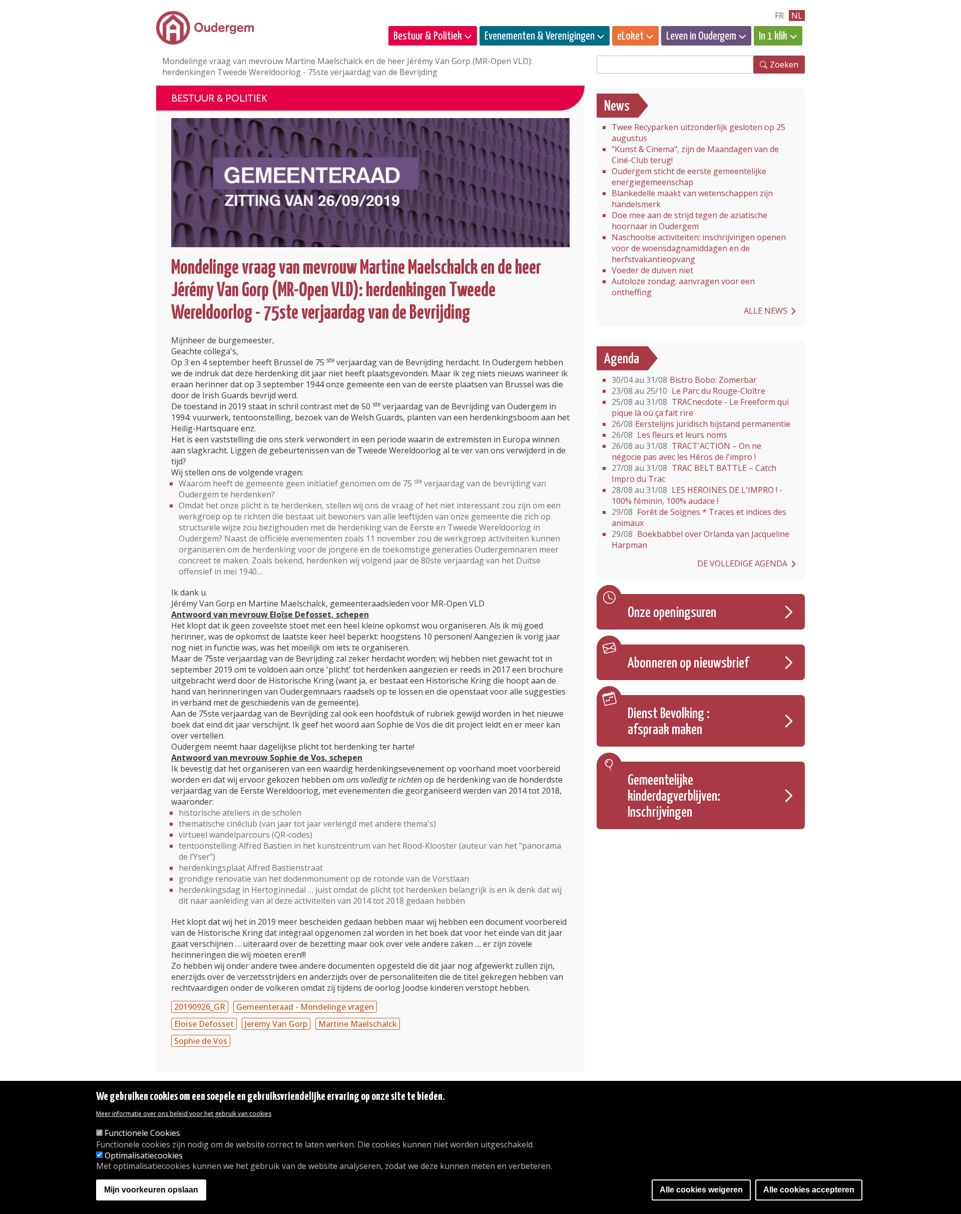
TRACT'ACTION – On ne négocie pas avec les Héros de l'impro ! (686, 451)
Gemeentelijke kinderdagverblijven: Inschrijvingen (674, 797)
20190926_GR (199, 1006)
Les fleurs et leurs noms (669, 434)
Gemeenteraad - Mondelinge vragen (305, 1006)
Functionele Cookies (142, 1133)
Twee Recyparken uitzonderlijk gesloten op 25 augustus (698, 133)
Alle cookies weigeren (701, 1190)
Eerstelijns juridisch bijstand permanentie (701, 423)
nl (796, 15)
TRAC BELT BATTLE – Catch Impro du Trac (694, 473)
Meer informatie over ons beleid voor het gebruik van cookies (183, 1114)
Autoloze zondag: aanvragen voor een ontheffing (683, 287)
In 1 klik (773, 36)
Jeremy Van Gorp (276, 1023)
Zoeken (784, 64)
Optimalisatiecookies (144, 1155)
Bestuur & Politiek (427, 36)
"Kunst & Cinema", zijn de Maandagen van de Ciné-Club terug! (695, 155)
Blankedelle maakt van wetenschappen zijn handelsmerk (692, 199)
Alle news (765, 310)
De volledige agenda (742, 563)
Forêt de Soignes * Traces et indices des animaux (699, 517)
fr (779, 15)
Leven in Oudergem (701, 36)
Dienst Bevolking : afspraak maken (669, 722)
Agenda (621, 359)
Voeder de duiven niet (652, 270)
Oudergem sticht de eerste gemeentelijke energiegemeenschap (689, 177)
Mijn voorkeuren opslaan (151, 1190)
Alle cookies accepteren (808, 1190)
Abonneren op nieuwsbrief (688, 664)
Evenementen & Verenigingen (540, 36)
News (617, 107)
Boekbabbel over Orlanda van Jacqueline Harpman (700, 539)
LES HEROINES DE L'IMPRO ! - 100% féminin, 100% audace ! (697, 495)
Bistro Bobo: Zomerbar (684, 379)
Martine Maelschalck (357, 1023)
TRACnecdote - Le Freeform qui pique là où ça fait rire (700, 407)
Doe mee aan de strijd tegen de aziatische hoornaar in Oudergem (689, 221)
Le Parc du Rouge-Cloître (688, 390)
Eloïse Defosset (204, 1023)
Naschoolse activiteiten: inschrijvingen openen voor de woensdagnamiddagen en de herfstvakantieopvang (699, 248)
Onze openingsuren (672, 613)
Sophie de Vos (200, 1040)
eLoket (630, 36)
